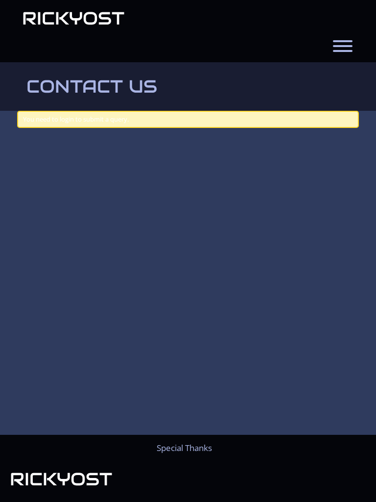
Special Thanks (184, 447)
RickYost (73, 18)
